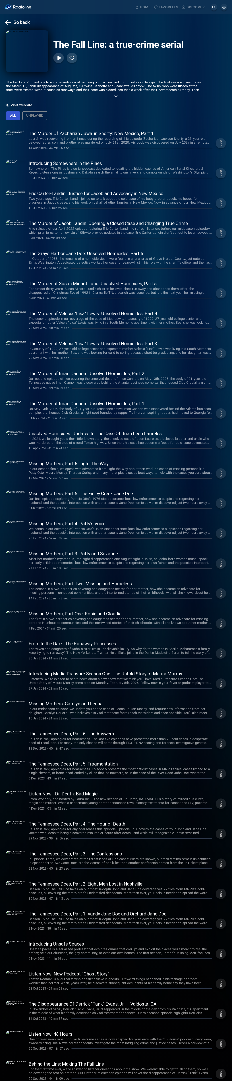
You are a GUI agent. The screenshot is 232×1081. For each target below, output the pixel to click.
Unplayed (34, 116)
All (13, 116)
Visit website (21, 105)
